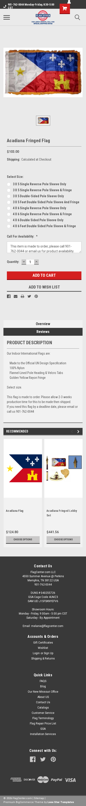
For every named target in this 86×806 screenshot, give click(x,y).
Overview (43, 324)
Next (79, 431)
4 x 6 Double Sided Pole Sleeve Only (38, 220)
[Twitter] (29, 296)
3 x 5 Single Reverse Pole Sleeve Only (39, 184)
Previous (72, 431)
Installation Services (43, 734)
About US (43, 697)
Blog (43, 686)
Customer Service (43, 713)
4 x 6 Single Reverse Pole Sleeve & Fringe (42, 214)
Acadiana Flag (14, 510)
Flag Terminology (43, 718)
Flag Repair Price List (43, 723)
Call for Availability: (22, 236)
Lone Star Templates (60, 802)
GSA (43, 728)
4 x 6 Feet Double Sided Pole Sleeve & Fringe (44, 226)
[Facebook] (9, 296)
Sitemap (39, 798)
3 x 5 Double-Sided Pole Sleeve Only (38, 196)
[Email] (15, 296)
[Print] (22, 296)
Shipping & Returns (43, 658)
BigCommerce (25, 802)
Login (36, 653)
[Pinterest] (36, 296)
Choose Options (23, 539)
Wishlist (43, 648)
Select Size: (15, 177)
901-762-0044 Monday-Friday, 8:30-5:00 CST (31, 6)
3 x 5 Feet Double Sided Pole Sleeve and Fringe (46, 202)
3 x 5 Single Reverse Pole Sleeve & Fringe (42, 190)
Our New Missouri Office (43, 691)
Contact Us (43, 702)
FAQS (43, 681)
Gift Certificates (43, 642)
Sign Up (48, 653)
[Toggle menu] (6, 17)
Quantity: (13, 262)
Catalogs (43, 707)
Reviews (43, 331)
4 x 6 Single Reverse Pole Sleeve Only (39, 208)
